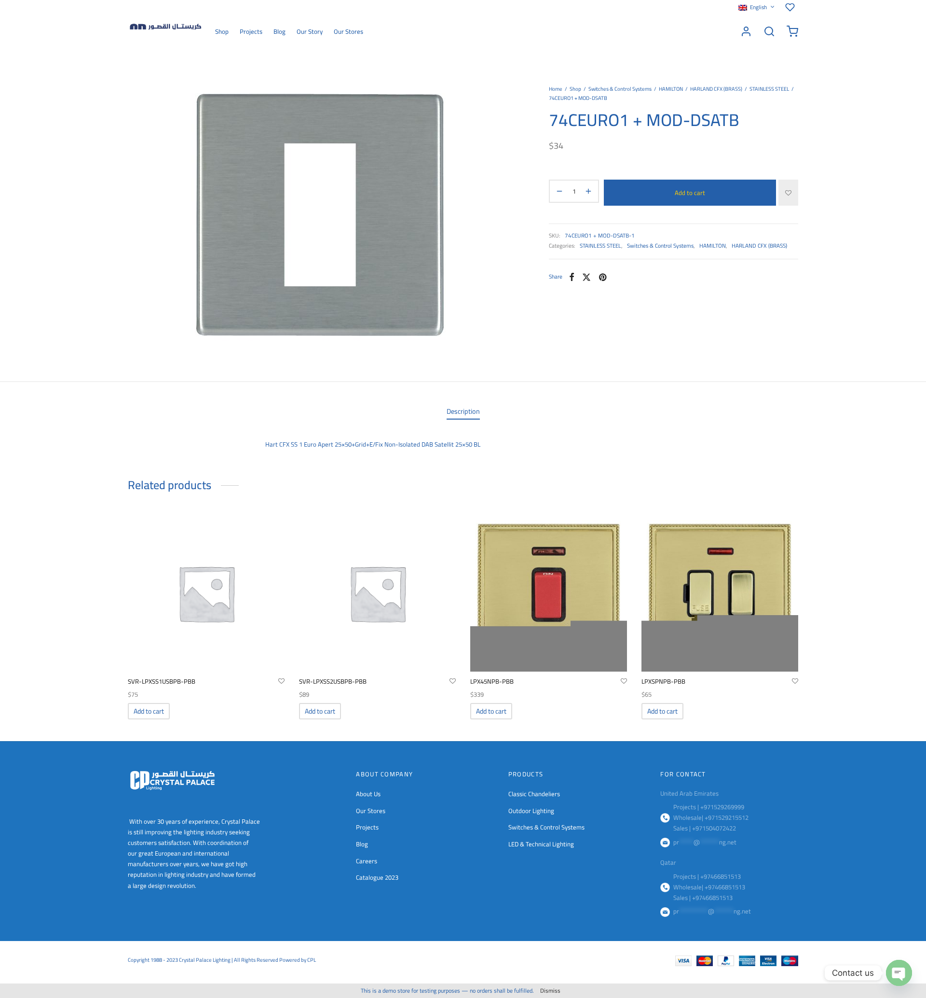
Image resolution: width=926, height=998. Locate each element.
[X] (586, 277)
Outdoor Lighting (531, 810)
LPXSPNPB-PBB (663, 681)
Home (555, 89)
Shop (222, 31)
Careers (366, 861)
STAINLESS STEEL (769, 89)
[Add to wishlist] (788, 193)
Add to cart (690, 192)
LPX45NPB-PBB (492, 681)
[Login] (746, 31)
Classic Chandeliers (534, 794)
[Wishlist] (791, 7)
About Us (368, 794)
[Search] (769, 31)
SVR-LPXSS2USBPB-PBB (333, 681)
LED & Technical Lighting (541, 844)
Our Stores (348, 31)
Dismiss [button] (550, 990)
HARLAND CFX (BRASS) (716, 89)
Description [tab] (463, 411)
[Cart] (792, 31)
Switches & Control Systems (620, 89)
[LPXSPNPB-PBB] (719, 593)
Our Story (310, 31)
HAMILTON (671, 89)
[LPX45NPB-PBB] (548, 593)
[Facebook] (571, 277)
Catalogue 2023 (377, 877)
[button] (149, 711)
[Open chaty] (899, 973)
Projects (251, 31)
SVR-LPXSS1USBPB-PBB (161, 681)
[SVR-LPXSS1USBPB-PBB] (206, 593)
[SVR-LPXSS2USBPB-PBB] (377, 593)
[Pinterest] (602, 277)
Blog (279, 31)
